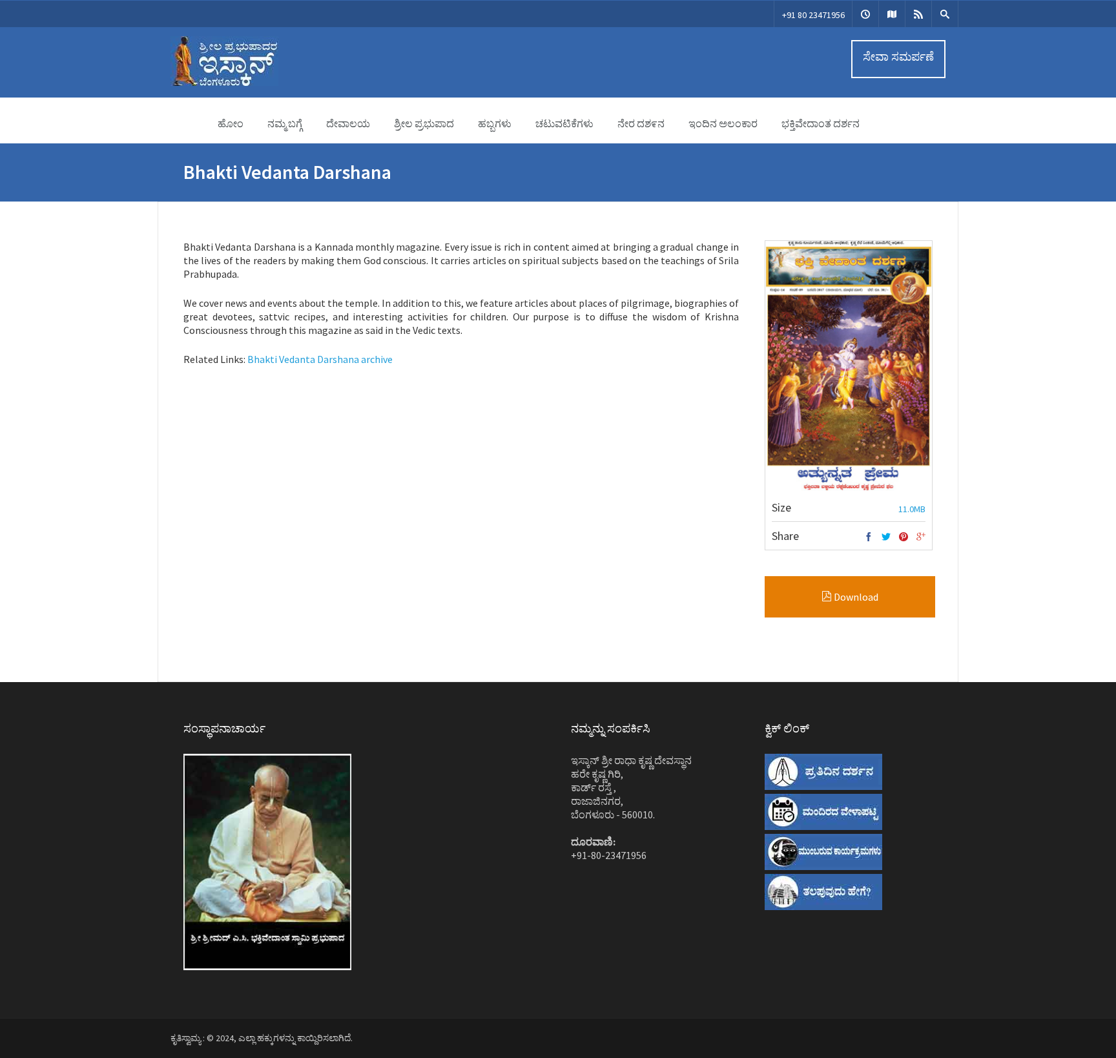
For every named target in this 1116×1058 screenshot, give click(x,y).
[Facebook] (868, 537)
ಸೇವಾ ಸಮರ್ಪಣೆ (898, 56)
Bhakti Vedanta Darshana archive (320, 359)
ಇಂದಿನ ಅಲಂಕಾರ (723, 123)
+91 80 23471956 (813, 15)
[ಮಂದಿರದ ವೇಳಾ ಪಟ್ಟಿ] (865, 14)
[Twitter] (886, 537)
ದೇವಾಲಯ (348, 123)
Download (855, 596)
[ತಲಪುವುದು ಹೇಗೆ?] (892, 14)
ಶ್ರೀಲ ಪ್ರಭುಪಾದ (424, 123)
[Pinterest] (903, 537)
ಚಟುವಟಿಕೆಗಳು (564, 123)
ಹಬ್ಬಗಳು (495, 123)
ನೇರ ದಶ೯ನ (641, 123)
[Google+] (920, 537)
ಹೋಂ (230, 123)
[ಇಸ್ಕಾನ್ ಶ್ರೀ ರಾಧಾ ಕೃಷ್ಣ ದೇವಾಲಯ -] (224, 82)
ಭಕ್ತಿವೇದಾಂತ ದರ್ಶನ (820, 123)
